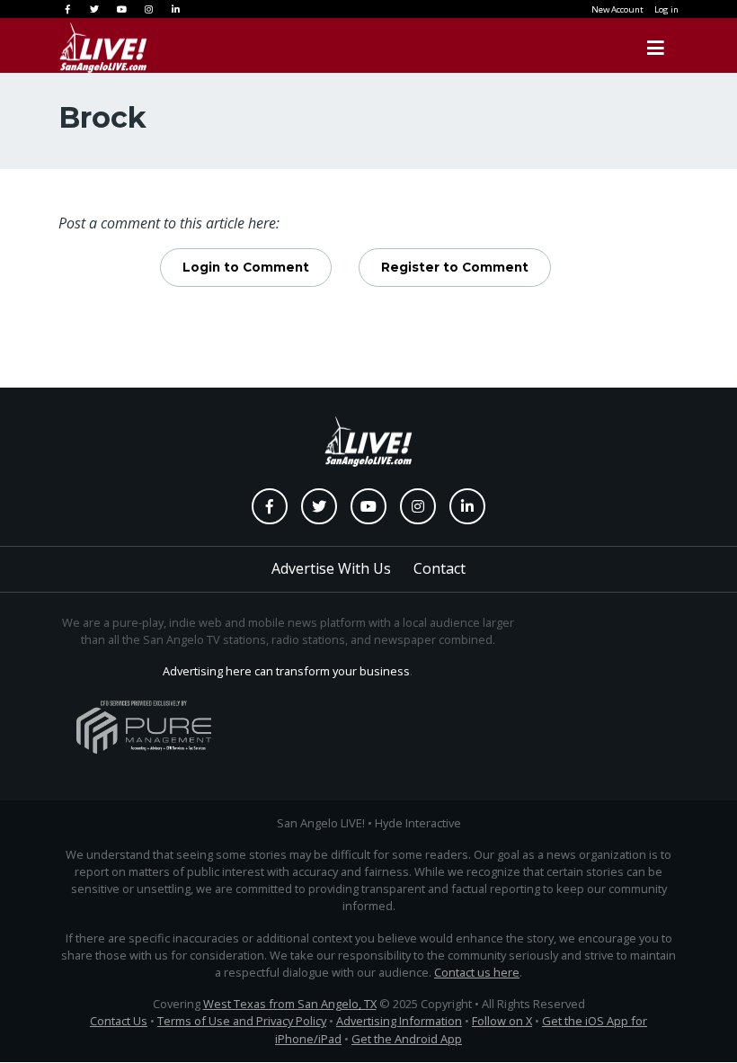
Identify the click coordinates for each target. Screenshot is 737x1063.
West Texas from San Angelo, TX (290, 1004)
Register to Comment (454, 267)
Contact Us (118, 1021)
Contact (439, 568)
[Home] (85, 47)
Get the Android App (406, 1039)
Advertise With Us (331, 568)
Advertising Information (399, 1021)
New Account (617, 9)
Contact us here (476, 972)
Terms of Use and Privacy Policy (241, 1021)
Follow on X (502, 1021)
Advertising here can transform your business (286, 671)
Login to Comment (245, 267)
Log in (666, 9)
